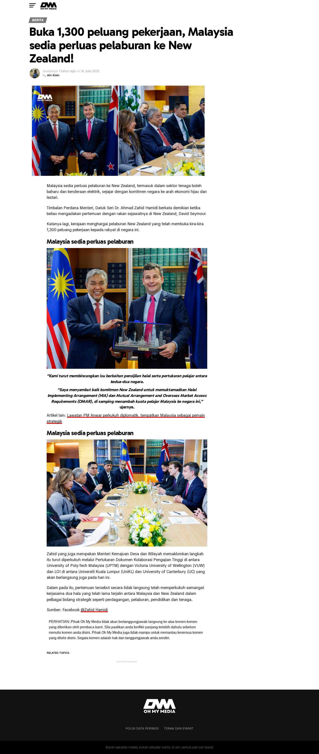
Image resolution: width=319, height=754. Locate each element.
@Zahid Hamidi (94, 609)
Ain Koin (53, 75)
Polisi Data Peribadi (142, 728)
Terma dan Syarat (178, 728)
